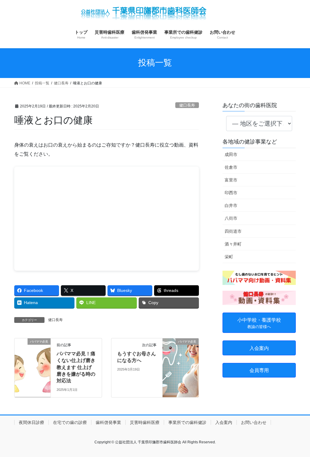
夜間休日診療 (31, 422)
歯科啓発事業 (108, 422)
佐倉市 (231, 167)
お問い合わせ (253, 422)
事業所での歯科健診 (187, 422)
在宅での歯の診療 (70, 422)
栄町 (229, 256)
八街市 (231, 218)
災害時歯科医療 (145, 422)
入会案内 (223, 422)
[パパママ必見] (33, 360)
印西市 (231, 192)
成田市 (231, 154)
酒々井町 (233, 244)
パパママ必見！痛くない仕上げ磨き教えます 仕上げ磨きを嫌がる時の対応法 (76, 367)
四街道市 (233, 231)
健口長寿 (187, 105)
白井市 (231, 205)
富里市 (231, 180)
